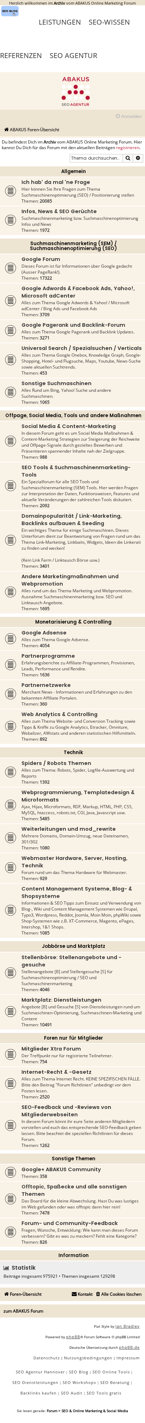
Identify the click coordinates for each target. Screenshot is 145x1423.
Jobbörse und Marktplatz (73, 946)
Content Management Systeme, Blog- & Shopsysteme (76, 892)
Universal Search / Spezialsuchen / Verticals (81, 348)
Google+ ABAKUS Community (61, 1169)
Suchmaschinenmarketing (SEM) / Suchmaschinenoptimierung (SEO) (73, 245)
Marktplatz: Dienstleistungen (61, 999)
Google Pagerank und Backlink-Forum (73, 324)
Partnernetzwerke (46, 685)
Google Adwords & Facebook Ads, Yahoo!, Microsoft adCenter (78, 292)
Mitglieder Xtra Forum (51, 1048)
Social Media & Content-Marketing (68, 426)
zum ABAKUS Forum (23, 1311)
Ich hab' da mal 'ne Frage (55, 182)
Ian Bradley (127, 1326)
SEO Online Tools (111, 1371)
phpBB (73, 1336)
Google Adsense (44, 632)
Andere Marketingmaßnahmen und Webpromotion (70, 580)
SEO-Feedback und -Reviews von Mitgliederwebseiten (66, 1111)
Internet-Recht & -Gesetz (56, 1072)
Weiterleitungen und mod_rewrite (68, 828)
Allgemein (73, 171)
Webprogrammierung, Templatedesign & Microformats (77, 796)
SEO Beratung (115, 1382)
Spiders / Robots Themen (56, 763)
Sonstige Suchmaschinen (56, 383)
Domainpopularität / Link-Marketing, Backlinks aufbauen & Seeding (71, 519)
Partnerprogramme (48, 655)
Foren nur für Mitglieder (73, 1038)
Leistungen (60, 22)
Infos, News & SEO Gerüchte (59, 211)
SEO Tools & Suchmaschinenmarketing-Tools (76, 471)
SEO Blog (78, 1371)
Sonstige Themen (73, 1158)
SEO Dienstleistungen (35, 1382)
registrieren (127, 148)
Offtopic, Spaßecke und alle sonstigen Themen (74, 1190)
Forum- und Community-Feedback (69, 1223)
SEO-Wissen (109, 22)
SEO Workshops (79, 1382)
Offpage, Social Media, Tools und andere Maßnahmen (73, 415)
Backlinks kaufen (38, 1393)
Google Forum (40, 259)
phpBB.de (129, 1347)
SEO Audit (71, 1393)
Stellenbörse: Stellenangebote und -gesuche (71, 961)
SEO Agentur (73, 55)
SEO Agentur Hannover (40, 1371)
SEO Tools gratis (104, 1393)
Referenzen (21, 55)
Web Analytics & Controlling (59, 714)
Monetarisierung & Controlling (73, 622)
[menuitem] (128, 116)
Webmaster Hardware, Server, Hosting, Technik (74, 862)
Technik (73, 752)
